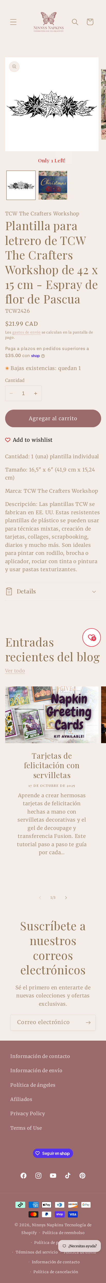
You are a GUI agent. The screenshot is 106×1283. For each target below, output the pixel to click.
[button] (13, 22)
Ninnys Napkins (48, 1225)
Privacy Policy (27, 1114)
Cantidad (15, 380)
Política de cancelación (55, 1272)
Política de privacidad (55, 1242)
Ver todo (15, 671)
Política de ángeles (33, 1085)
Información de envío (36, 1071)
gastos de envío (26, 332)
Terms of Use (26, 1128)
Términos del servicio (37, 1252)
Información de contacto (40, 1056)
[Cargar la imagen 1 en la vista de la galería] (21, 185)
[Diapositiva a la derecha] (66, 897)
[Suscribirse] (88, 1023)
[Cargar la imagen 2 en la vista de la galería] (53, 185)
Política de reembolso (63, 1232)
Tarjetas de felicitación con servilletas (52, 765)
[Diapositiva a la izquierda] (40, 897)
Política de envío (80, 1252)
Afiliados (21, 1099)
